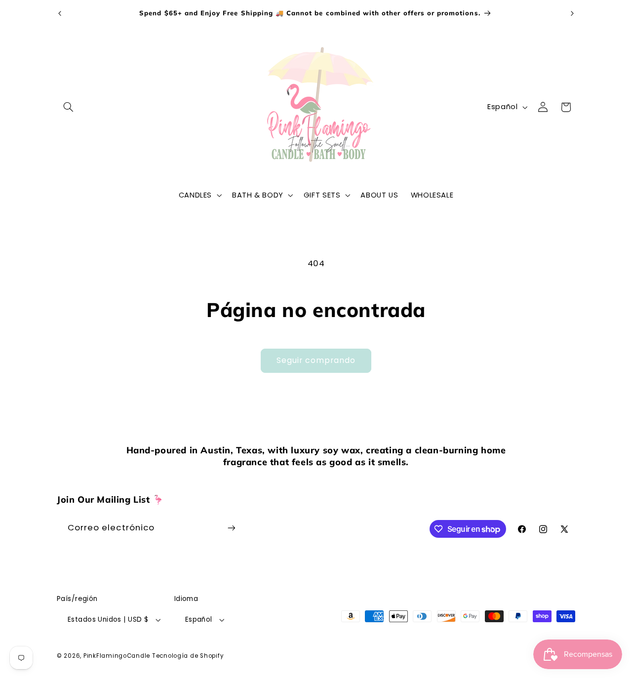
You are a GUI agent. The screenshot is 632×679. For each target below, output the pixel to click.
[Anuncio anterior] (60, 13)
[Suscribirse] (231, 528)
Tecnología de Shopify (188, 656)
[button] (68, 107)
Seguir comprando (316, 360)
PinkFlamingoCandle (116, 656)
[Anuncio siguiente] (572, 13)
